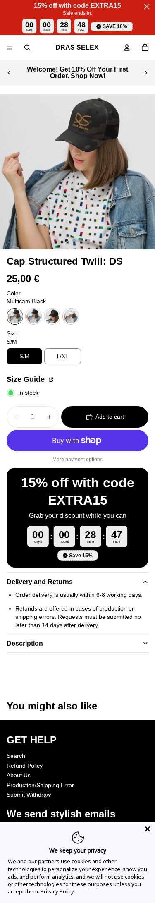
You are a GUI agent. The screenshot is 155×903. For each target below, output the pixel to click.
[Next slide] (146, 73)
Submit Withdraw (29, 794)
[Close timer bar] (146, 6)
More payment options (77, 459)
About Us (19, 775)
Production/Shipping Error (40, 785)
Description (25, 643)
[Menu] (9, 47)
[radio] (15, 316)
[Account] (127, 47)
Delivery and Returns (40, 581)
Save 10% (115, 26)
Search (16, 755)
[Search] (27, 47)
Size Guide (27, 379)
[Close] (147, 829)
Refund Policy (25, 765)
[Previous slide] (9, 73)
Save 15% (81, 555)
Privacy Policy (57, 891)
